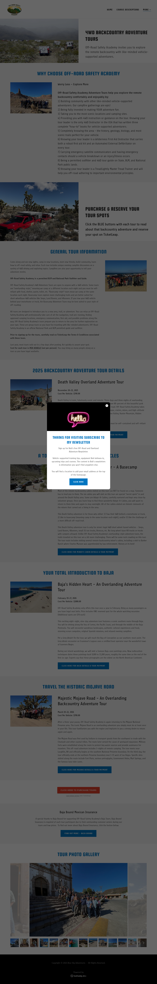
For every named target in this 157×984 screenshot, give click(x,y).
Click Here (78, 482)
